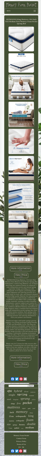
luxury (22, 424)
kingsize (15, 399)
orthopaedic (21, 416)
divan (26, 392)
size (9, 424)
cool (34, 408)
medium (29, 427)
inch (12, 412)
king (31, 415)
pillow (34, 399)
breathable (31, 395)
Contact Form (21, 438)
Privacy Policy (21, 441)
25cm (11, 416)
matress (11, 421)
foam (29, 420)
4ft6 (9, 391)
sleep (13, 404)
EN (20, 447)
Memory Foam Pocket (21, 435)
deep (31, 413)
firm (19, 403)
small (9, 399)
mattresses (32, 392)
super (24, 408)
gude (29, 408)
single (12, 394)
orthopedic (20, 421)
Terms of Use (21, 444)
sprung (25, 398)
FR (23, 447)
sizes (22, 428)
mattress (13, 407)
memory (22, 412)
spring (22, 394)
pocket (27, 403)
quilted (16, 428)
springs (15, 425)
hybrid (18, 391)
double (31, 424)
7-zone (10, 428)
